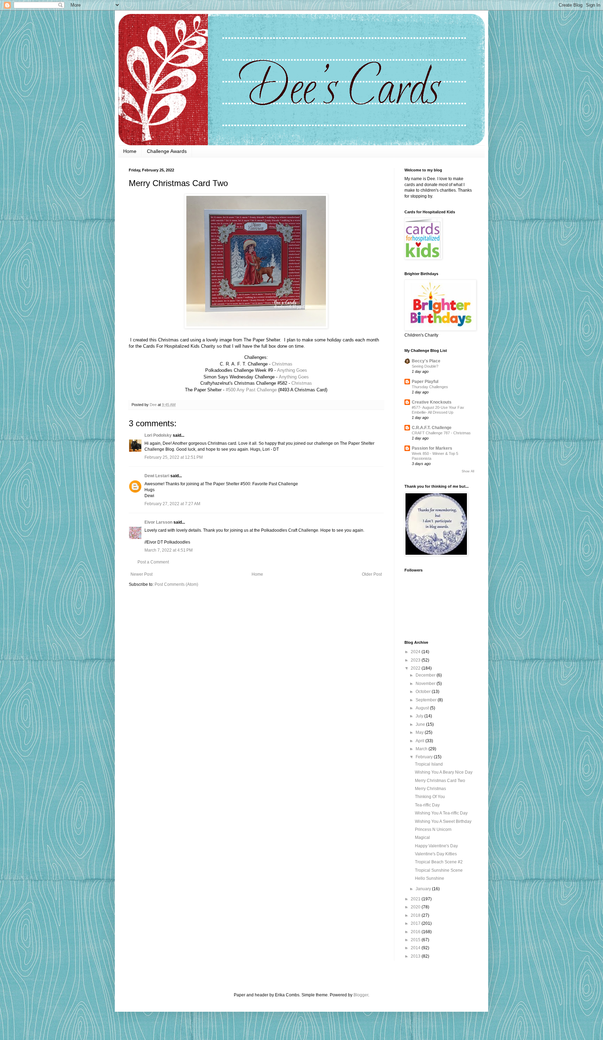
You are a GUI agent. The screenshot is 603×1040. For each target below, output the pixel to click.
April (420, 740)
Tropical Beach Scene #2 (439, 862)
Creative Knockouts (432, 402)
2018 (416, 915)
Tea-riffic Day (427, 805)
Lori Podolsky (158, 435)
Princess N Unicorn (433, 829)
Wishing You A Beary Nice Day (443, 772)
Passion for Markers (432, 448)
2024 (416, 651)
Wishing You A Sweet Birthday (443, 821)
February (425, 756)
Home (129, 151)
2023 (416, 660)
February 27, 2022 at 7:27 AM (172, 503)
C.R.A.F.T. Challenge (432, 427)
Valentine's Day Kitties (436, 853)
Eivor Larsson (158, 522)
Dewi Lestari (156, 475)
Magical (422, 837)
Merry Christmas (430, 788)
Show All (468, 471)
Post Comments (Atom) (176, 584)
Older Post (372, 574)
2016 (416, 931)
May (420, 732)
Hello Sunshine (429, 878)
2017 (416, 923)
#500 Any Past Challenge (251, 389)
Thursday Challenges (430, 387)
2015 (416, 939)
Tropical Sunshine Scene (439, 870)
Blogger (360, 995)
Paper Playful (425, 381)
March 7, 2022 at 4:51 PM (168, 550)
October (424, 691)
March (422, 748)
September (427, 700)
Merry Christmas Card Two (440, 780)
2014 (416, 947)
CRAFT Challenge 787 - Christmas (441, 433)
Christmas (282, 364)
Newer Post (141, 574)
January (424, 888)
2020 (416, 907)
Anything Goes (292, 370)
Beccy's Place (426, 361)
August (423, 708)
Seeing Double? (425, 366)
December (426, 675)
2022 (416, 668)
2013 (416, 956)
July (420, 716)
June (421, 724)
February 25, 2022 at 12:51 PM (173, 457)
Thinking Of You (430, 796)
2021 (416, 899)
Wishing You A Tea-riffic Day (441, 813)
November (426, 683)
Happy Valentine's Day (436, 845)
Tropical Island (429, 764)
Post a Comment (153, 562)
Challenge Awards (167, 151)
